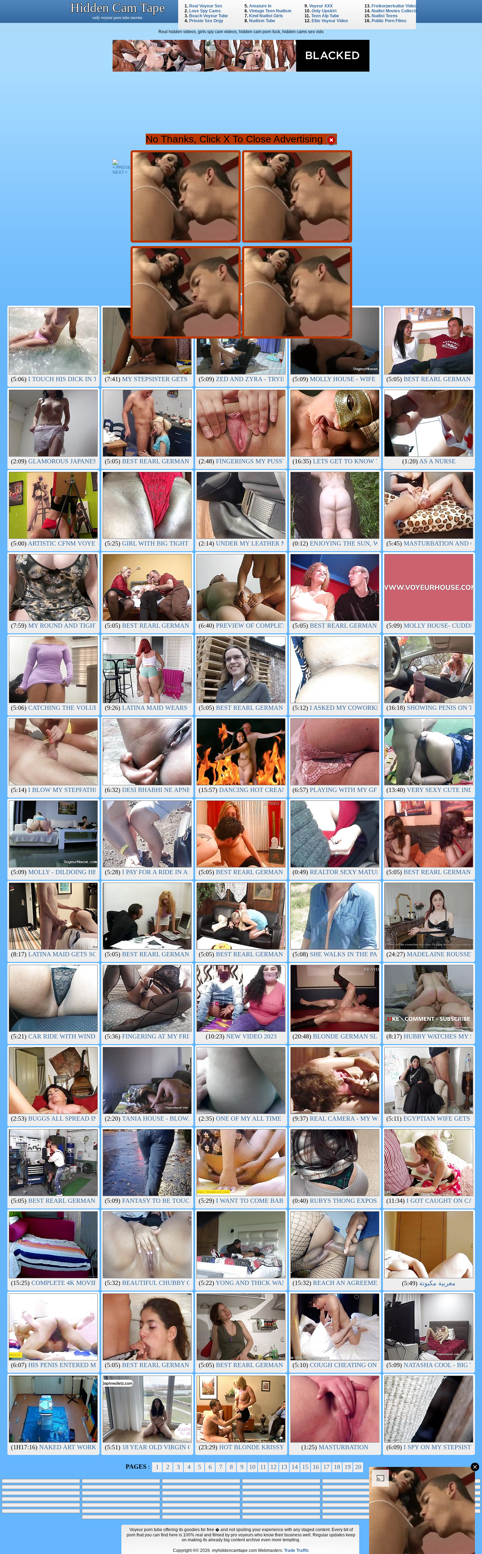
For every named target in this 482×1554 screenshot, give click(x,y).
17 (326, 1466)
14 (294, 1466)
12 (273, 1466)
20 (358, 1466)
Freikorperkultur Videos (395, 6)
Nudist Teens (385, 15)
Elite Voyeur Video (330, 20)
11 (263, 1466)
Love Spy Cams (205, 10)
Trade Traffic (296, 1550)
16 (316, 1466)
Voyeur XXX (321, 6)
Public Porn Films (389, 20)
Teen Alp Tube (325, 15)
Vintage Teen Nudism (270, 10)
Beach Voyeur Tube (208, 15)
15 (305, 1466)
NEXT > (120, 172)
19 (347, 1466)
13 (284, 1466)
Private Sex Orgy (206, 20)
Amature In (260, 6)
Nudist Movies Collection (396, 10)
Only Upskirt (324, 10)
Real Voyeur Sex (205, 6)
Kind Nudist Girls (266, 15)
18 (337, 1466)
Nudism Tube (262, 20)
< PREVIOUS (125, 167)
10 (252, 1466)
